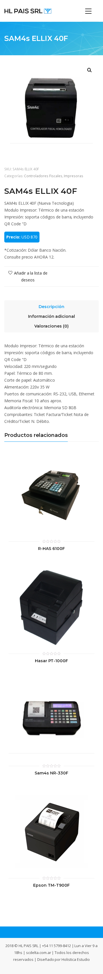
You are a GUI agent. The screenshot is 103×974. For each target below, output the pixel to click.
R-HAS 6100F (51, 548)
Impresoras (73, 175)
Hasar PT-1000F (51, 660)
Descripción (51, 306)
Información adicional (51, 316)
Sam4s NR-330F (51, 773)
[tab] (51, 305)
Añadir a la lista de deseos (30, 276)
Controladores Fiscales (43, 175)
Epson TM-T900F (51, 885)
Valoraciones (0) (51, 326)
